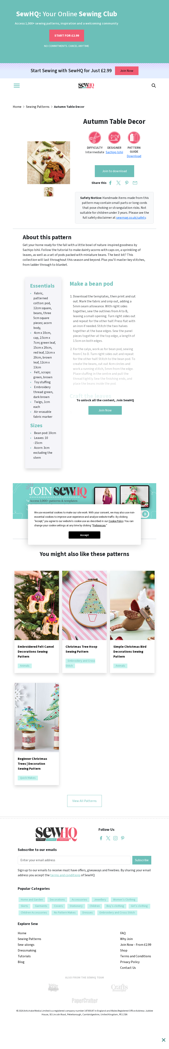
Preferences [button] (99, 525)
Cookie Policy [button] (116, 521)
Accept (84, 535)
